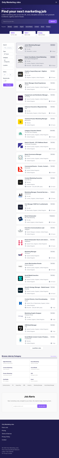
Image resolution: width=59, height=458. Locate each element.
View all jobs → (54, 356)
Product (48, 26)
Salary (4, 71)
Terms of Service (7, 433)
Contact (4, 440)
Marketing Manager (38, 385)
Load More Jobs (36, 348)
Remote (10, 26)
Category (5, 57)
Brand (42, 26)
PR (12, 385)
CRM (24, 385)
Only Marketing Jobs (11, 2)
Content (37, 26)
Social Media (29, 26)
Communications (6, 385)
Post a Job (5, 427)
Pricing (4, 430)
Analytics (29, 385)
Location (5, 65)
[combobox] (8, 68)
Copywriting (18, 385)
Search (53, 21)
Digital (21, 26)
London (16, 26)
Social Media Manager (49, 385)
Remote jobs (6, 78)
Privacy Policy (6, 436)
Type (4, 51)
